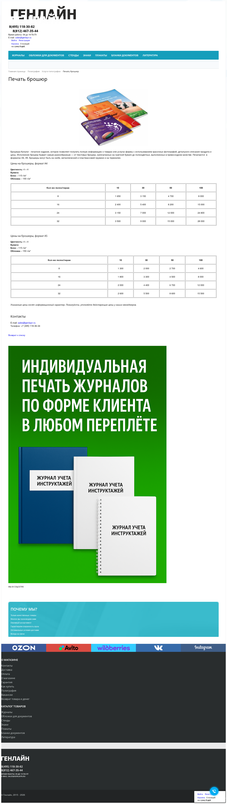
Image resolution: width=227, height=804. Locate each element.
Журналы (6, 712)
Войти (14, 40)
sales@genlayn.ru (27, 322)
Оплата (5, 674)
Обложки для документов (16, 716)
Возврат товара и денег (15, 699)
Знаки (4, 724)
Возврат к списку (16, 335)
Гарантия (6, 682)
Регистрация (24, 40)
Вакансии (7, 694)
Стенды (5, 720)
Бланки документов (13, 733)
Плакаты (6, 728)
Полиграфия (8, 690)
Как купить (7, 686)
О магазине (8, 678)
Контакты (7, 665)
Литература (8, 737)
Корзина (15, 43)
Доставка (6, 669)
